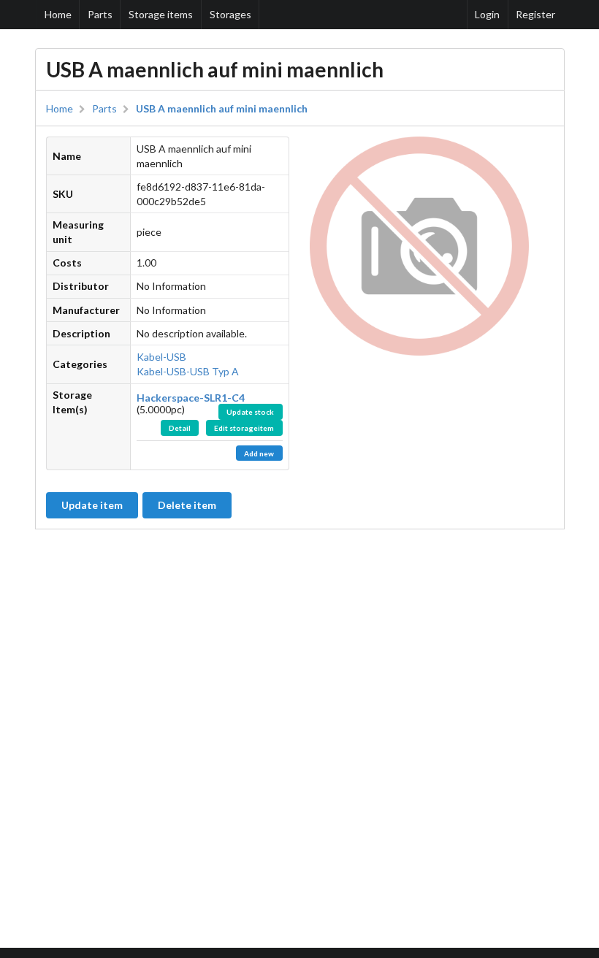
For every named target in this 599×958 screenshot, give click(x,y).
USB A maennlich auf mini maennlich (222, 109)
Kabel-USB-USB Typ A (188, 371)
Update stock (250, 411)
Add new (259, 453)
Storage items (161, 14)
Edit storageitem (244, 428)
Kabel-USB (161, 356)
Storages (230, 14)
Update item (92, 505)
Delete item (187, 505)
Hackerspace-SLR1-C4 (191, 397)
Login (487, 14)
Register (535, 14)
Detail (180, 428)
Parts (100, 14)
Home (58, 14)
